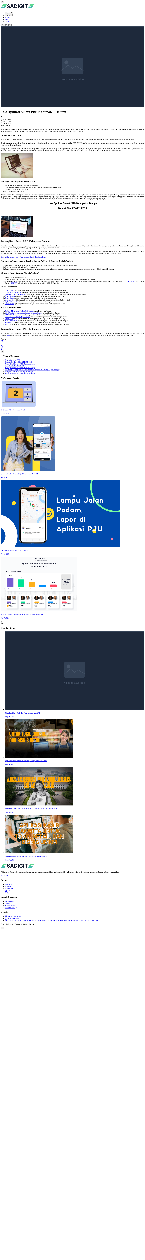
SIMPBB (14, 283)
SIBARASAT (10, 322)
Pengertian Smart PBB (12, 360)
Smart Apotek (9, 300)
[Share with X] (2, 346)
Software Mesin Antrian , (13, 292)
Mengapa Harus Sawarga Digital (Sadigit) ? (19, 372)
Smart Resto (9, 290)
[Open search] (2, 25)
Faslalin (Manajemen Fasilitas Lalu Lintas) (19, 311)
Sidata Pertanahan (11, 321)
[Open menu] (2, 2)
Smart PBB (9, 319)
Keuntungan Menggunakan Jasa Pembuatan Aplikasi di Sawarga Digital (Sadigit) (32, 370)
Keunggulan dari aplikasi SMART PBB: (18, 362)
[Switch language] (10, 25)
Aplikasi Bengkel (11, 302)
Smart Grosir (9, 298)
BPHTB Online (129, 281)
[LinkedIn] (7, 876)
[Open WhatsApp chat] (2, 928)
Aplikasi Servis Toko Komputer (15, 294)
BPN (8, 335)
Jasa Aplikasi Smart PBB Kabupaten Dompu (20, 364)
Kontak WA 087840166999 (14, 366)
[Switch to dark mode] (6, 25)
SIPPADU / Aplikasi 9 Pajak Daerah (17, 317)
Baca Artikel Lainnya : (8, 257)
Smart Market (9, 304)
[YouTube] (5, 876)
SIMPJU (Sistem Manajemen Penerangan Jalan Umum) (23, 313)
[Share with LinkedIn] (2, 349)
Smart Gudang (10, 296)
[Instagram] (3, 876)
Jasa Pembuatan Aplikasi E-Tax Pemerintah (31, 257)
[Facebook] (2, 876)
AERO (7, 324)
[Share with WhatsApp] (2, 341)
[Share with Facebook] (2, 344)
